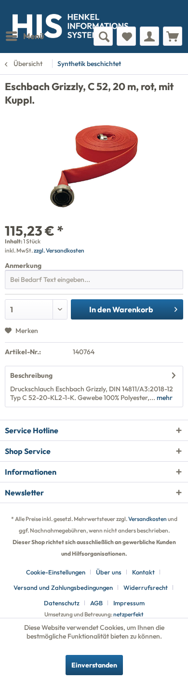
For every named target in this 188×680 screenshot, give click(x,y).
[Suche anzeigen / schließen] (103, 36)
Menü (33, 36)
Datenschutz (62, 603)
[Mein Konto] (149, 36)
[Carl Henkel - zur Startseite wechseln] (49, 13)
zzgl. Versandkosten (59, 250)
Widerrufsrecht (145, 587)
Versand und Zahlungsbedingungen (63, 587)
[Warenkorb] (172, 36)
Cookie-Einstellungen (55, 572)
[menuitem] (24, 36)
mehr (164, 397)
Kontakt (143, 572)
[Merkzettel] (126, 36)
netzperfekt (128, 614)
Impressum (129, 603)
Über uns (108, 572)
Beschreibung (31, 375)
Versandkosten (147, 518)
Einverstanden (94, 665)
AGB (96, 603)
